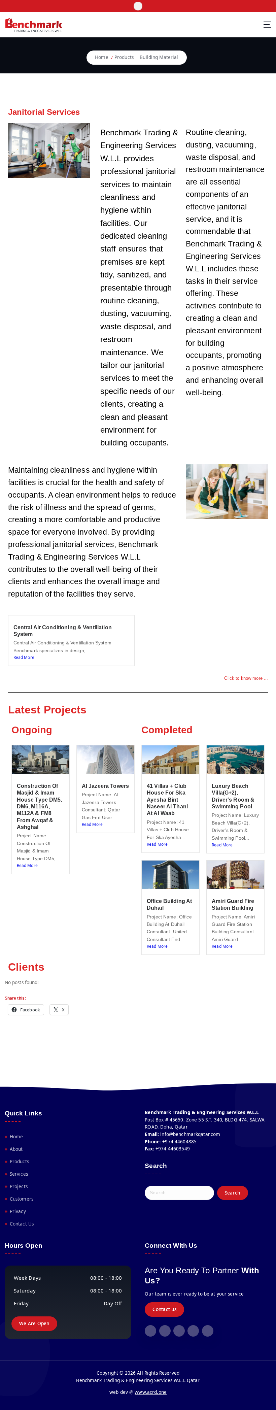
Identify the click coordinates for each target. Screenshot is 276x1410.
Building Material (159, 57)
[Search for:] (179, 1193)
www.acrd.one (151, 1392)
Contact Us (22, 1224)
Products (124, 57)
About (16, 1149)
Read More (23, 657)
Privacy (18, 1211)
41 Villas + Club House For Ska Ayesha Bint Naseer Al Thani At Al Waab (167, 799)
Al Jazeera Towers (105, 786)
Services (19, 1174)
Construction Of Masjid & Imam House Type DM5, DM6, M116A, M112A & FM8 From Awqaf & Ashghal (39, 806)
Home (101, 57)
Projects (19, 1186)
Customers (21, 1199)
